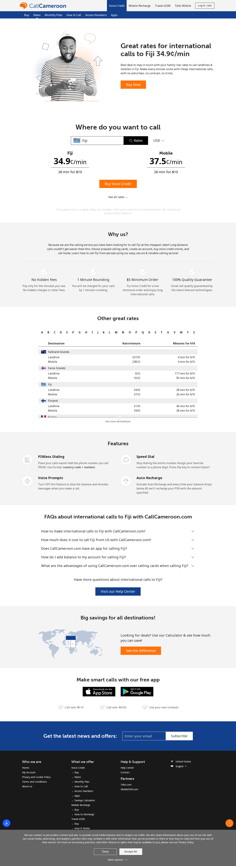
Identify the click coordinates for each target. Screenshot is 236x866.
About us (27, 786)
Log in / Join (205, 5)
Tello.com (126, 784)
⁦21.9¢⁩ (137, 406)
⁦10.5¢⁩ (137, 378)
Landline (53, 357)
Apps (114, 15)
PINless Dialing (51, 456)
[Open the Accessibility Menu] (7, 823)
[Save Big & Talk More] (70, 643)
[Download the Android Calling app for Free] (137, 691)
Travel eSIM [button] (163, 6)
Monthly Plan (53, 15)
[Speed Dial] (126, 459)
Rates (77, 777)
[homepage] (44, 5)
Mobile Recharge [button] (140, 6)
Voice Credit (78, 767)
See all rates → (118, 197)
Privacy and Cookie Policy (36, 777)
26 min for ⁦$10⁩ (185, 394)
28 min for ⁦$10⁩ (185, 390)
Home (25, 767)
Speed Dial (145, 456)
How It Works (82, 828)
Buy (26, 15)
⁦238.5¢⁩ (136, 362)
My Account (29, 772)
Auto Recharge (149, 477)
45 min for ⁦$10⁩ (185, 406)
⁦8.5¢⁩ (137, 373)
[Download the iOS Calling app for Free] (99, 691)
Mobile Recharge (80, 805)
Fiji (50, 384)
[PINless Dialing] (27, 459)
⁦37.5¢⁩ (137, 394)
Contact (125, 772)
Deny (105, 851)
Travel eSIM (78, 819)
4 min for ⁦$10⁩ (186, 357)
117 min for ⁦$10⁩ (185, 373)
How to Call (73, 15)
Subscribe (179, 736)
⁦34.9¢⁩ (137, 390)
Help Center (127, 767)
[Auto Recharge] (126, 480)
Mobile (52, 362)
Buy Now (133, 84)
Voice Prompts (50, 477)
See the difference (141, 650)
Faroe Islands (56, 368)
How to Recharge (84, 814)
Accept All (130, 851)
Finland (53, 401)
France (52, 417)
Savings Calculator (84, 800)
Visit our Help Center (118, 591)
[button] (117, 5)
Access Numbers (96, 15)
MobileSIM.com (129, 789)
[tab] (41, 332)
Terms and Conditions (34, 781)
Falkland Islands (58, 352)
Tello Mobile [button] (183, 6)
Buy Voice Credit (118, 183)
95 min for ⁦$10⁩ (185, 378)
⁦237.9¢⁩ (136, 357)
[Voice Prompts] (27, 480)
